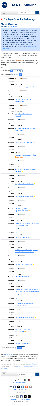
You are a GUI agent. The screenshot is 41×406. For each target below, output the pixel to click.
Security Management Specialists (25, 155)
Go (37, 13)
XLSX (11, 26)
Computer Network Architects (24, 184)
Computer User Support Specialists (26, 87)
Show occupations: (6, 74)
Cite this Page (23, 389)
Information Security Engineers (25, 317)
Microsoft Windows (33, 364)
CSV (16, 26)
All (11, 71)
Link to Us (16, 389)
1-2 (15, 71)
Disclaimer (27, 399)
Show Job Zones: (5, 71)
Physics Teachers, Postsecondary (25, 142)
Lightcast (7, 354)
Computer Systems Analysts (23, 264)
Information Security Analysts (24, 196)
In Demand (15, 74)
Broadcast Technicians (22, 277)
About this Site (14, 399)
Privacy (21, 399)
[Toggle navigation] (4, 12)
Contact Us (25, 382)
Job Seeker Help (17, 382)
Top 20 (19, 348)
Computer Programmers (22, 343)
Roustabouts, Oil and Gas (23, 237)
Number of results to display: (8, 348)
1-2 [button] (16, 232)
